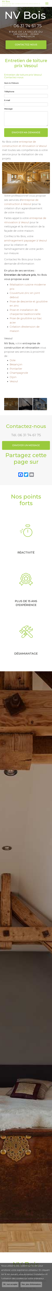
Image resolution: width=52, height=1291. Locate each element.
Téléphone (9, 91)
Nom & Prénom (11, 83)
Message (8, 109)
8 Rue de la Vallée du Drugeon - (26, 34)
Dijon (13, 377)
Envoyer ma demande (26, 132)
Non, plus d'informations (31, 1284)
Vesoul (14, 381)
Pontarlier (16, 368)
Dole (13, 360)
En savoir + (11, 404)
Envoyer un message (26, 445)
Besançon (16, 364)
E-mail (7, 100)
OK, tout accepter (10, 1284)
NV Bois (21, 3)
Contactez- (26, 44)
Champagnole (19, 372)
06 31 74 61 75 (28, 25)
